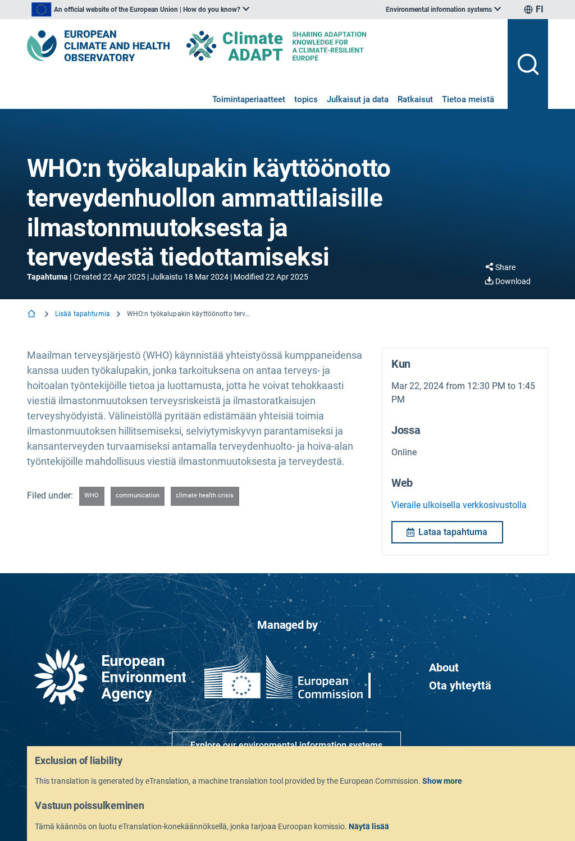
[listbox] (140, 9)
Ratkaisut (415, 99)
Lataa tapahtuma (452, 532)
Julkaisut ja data (358, 99)
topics (306, 99)
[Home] (32, 315)
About (444, 667)
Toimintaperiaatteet (248, 99)
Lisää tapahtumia (82, 314)
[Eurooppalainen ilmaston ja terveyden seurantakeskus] (98, 45)
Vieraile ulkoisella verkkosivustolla (459, 505)
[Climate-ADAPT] (298, 46)
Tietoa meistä (468, 99)
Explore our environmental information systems (286, 745)
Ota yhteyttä (460, 685)
